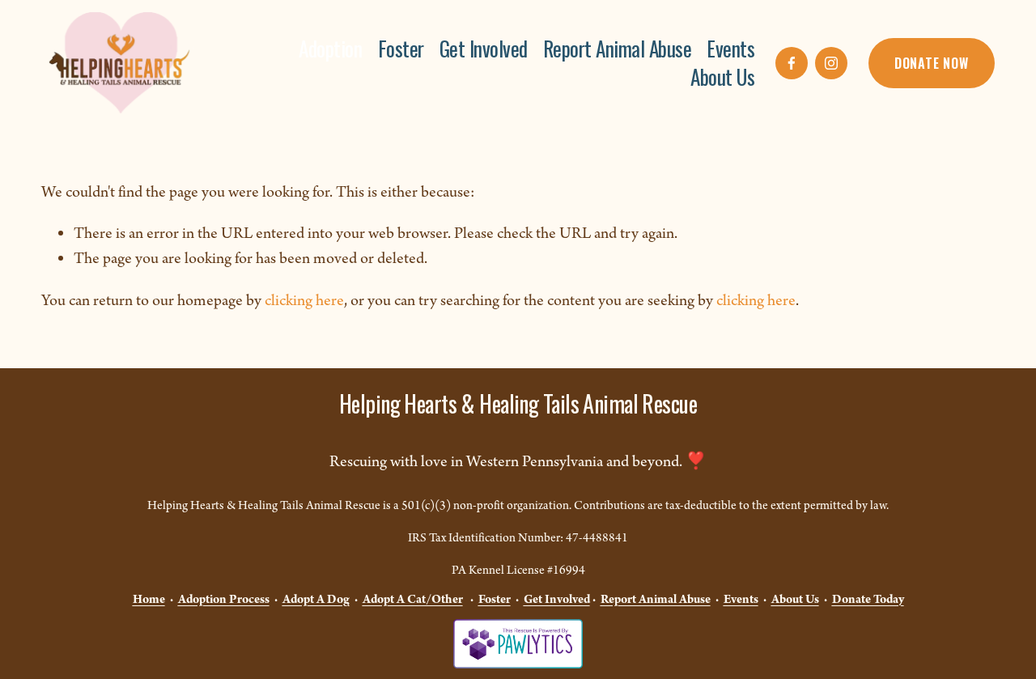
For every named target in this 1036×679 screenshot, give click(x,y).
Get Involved (483, 49)
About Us (722, 77)
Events (730, 49)
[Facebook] (791, 63)
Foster (401, 49)
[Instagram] (831, 63)
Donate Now (931, 63)
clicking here (304, 301)
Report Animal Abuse (617, 49)
